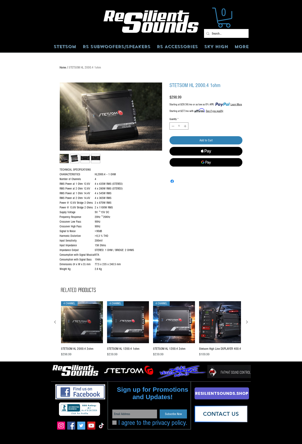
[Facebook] (71, 426)
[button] (224, 18)
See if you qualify (214, 111)
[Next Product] (246, 322)
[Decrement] (172, 126)
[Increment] (185, 126)
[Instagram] (61, 426)
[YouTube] (91, 426)
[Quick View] (220, 322)
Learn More (236, 104)
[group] (151, 333)
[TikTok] (101, 426)
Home (63, 67)
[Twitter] (81, 426)
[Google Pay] (205, 162)
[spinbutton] (179, 126)
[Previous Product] (55, 322)
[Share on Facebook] (172, 181)
